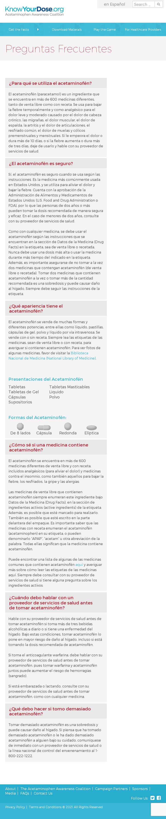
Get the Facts (19, 29)
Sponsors (140, 789)
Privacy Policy (15, 807)
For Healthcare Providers (143, 29)
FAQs (24, 793)
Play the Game (105, 29)
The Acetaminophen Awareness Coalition (55, 789)
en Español (114, 4)
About (10, 789)
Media (10, 793)
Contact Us (43, 793)
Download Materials (66, 29)
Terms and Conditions (45, 807)
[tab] (56, 83)
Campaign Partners (111, 789)
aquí (79, 564)
